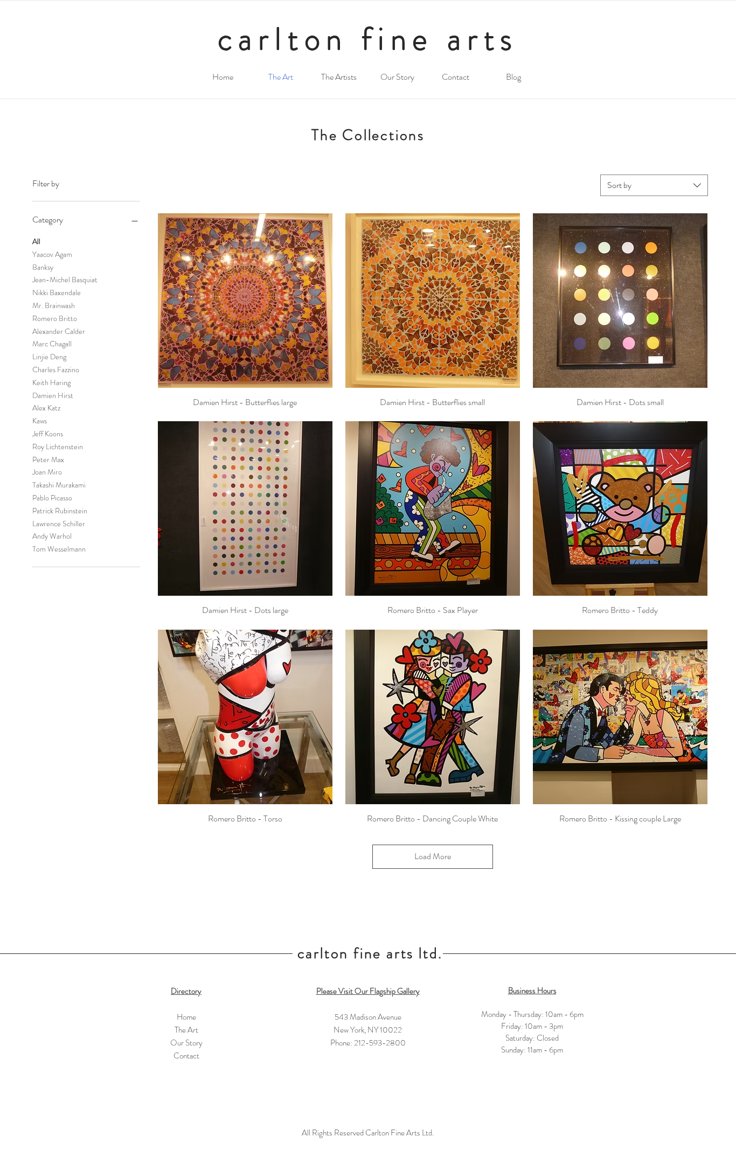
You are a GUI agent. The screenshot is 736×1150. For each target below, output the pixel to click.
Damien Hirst (52, 395)
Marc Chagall (52, 343)
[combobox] (654, 185)
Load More (432, 856)
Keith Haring (51, 382)
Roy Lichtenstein (57, 446)
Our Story (186, 1043)
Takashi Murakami (59, 484)
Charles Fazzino (55, 369)
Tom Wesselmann (59, 548)
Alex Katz (46, 407)
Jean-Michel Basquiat (65, 279)
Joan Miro (47, 471)
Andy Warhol (52, 536)
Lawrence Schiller (58, 523)
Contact (186, 1056)
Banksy (42, 267)
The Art (186, 1030)
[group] (368, 902)
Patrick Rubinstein (59, 510)
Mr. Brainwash (53, 305)
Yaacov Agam (52, 254)
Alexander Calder (58, 331)
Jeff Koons (47, 433)
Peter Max (48, 459)
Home (186, 1017)
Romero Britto (54, 318)
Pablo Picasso (52, 497)
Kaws (39, 420)
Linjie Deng (49, 356)
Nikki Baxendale (56, 292)
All (36, 241)
